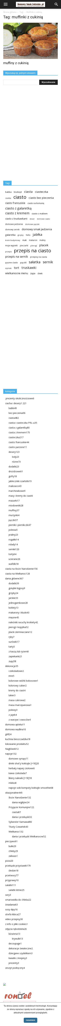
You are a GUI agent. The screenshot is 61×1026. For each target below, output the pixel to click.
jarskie (13, 597)
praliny (13, 534)
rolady (13, 544)
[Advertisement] (27, 333)
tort (16, 267)
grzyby (21, 235)
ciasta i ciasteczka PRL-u (23, 422)
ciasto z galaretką (18, 208)
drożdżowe (16, 471)
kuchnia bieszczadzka (17, 739)
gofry (13, 476)
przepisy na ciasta (38, 257)
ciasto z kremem (17, 213)
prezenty (14, 963)
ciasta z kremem (19, 432)
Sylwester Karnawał (20, 821)
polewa (13, 529)
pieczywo (11, 841)
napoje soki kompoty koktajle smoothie (31, 787)
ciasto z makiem (39, 213)
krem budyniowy (12, 240)
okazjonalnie (13, 792)
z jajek (13, 714)
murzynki (14, 515)
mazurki (14, 500)
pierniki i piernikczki (20, 524)
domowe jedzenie (14, 224)
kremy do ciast (17, 690)
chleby (13, 851)
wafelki (14, 563)
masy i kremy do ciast (21, 495)
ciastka (8, 198)
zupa (32, 273)
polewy (13, 709)
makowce (15, 486)
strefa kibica (12, 914)
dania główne (14, 578)
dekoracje (11, 666)
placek (43, 245)
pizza (9, 860)
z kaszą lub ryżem (19, 651)
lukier (12, 695)
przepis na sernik (16, 256)
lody (15, 456)
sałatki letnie (16, 890)
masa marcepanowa (20, 705)
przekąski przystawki (18, 865)
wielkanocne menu (16, 273)
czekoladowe (16, 670)
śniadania (11, 904)
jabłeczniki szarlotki (20, 481)
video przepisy (14, 919)
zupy (12, 661)
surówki (14, 641)
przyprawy (12, 880)
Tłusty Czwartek (18, 826)
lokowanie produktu (17, 743)
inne (11, 675)
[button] (56, 4)
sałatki (10, 885)
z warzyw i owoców (20, 719)
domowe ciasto (43, 219)
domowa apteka (15, 724)
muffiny (14, 510)
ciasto (19, 197)
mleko (12, 782)
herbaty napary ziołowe (22, 768)
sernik (48, 262)
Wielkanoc (16, 831)
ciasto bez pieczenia (41, 197)
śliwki (40, 273)
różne (16, 461)
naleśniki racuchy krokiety (23, 622)
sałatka (35, 262)
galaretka (10, 234)
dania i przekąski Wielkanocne (29, 836)
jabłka (37, 234)
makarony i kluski (19, 612)
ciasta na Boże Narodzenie (21, 568)
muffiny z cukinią (15, 63)
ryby (11, 636)
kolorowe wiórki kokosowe (23, 680)
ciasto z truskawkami (16, 218)
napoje (10, 753)
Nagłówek (12, 748)
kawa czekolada (18, 773)
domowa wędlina (15, 729)
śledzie (13, 870)
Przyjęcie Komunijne (21, 807)
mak (24, 240)
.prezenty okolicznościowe (19, 398)
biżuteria (14, 933)
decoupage (15, 943)
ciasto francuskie (15, 203)
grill (8, 734)
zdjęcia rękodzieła (16, 928)
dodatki (14, 466)
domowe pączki (32, 224)
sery (8, 894)
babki (13, 408)
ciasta (28, 191)
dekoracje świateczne (21, 948)
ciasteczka (41, 191)
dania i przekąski (22, 816)
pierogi (33, 245)
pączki (23, 262)
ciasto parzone (18, 447)
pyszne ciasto (11, 262)
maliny (43, 240)
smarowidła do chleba (18, 899)
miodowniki (16, 505)
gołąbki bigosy (17, 588)
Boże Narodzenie (20, 797)
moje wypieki (11, 245)
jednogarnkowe (18, 602)
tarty (12, 646)
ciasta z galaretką (19, 427)
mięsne (14, 617)
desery (14, 451)
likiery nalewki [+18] (20, 778)
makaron (33, 240)
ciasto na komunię (35, 203)
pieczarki (24, 245)
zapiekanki (15, 656)
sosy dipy (11, 909)
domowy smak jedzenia (37, 229)
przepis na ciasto (32, 250)
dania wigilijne (20, 802)
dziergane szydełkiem (21, 953)
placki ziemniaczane (20, 632)
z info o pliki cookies (16, 924)
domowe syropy (18, 758)
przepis (8, 251)
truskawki (28, 267)
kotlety (13, 607)
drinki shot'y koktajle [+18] (24, 763)
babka (8, 191)
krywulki (17, 938)
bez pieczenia (17, 413)
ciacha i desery (16, 403)
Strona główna (9, 12)
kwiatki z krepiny (18, 958)
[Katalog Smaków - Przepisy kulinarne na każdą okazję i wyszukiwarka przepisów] (30, 988)
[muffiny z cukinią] (30, 41)
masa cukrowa (17, 700)
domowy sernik (12, 229)
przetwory (11, 875)
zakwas (13, 855)
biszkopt (18, 192)
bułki (12, 846)
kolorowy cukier (18, 685)
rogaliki (14, 539)
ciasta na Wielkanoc (17, 573)
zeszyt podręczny (15, 967)
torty (12, 554)
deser (32, 219)
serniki (14, 549)
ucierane (14, 559)
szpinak (8, 268)
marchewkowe (17, 490)
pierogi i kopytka (18, 627)
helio (28, 235)
